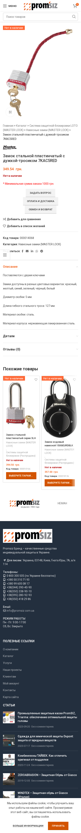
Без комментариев (42, 726)
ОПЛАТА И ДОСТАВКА (40, 201)
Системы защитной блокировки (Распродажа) (21, 454)
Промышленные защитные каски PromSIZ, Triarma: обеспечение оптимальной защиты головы (47, 717)
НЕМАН (62, 503)
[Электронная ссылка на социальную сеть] (27, 251)
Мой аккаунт (11, 683)
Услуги (7, 663)
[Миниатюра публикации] (9, 719)
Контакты (9, 690)
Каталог (21, 125)
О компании (10, 649)
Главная (8, 125)
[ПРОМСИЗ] (24, 503)
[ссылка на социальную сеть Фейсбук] (22, 251)
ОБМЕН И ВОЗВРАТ (40, 209)
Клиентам (9, 676)
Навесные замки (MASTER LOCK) (47, 130)
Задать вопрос (40, 192)
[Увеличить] (10, 112)
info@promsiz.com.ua (20, 610)
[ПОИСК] (74, 17)
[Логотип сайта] (40, 5)
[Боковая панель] (5, 255)
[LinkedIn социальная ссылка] (32, 251)
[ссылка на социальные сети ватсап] (36, 251)
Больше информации (28, 825)
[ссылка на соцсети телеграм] (41, 251)
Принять (58, 825)
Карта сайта (11, 697)
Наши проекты (12, 669)
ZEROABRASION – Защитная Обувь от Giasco (47, 775)
